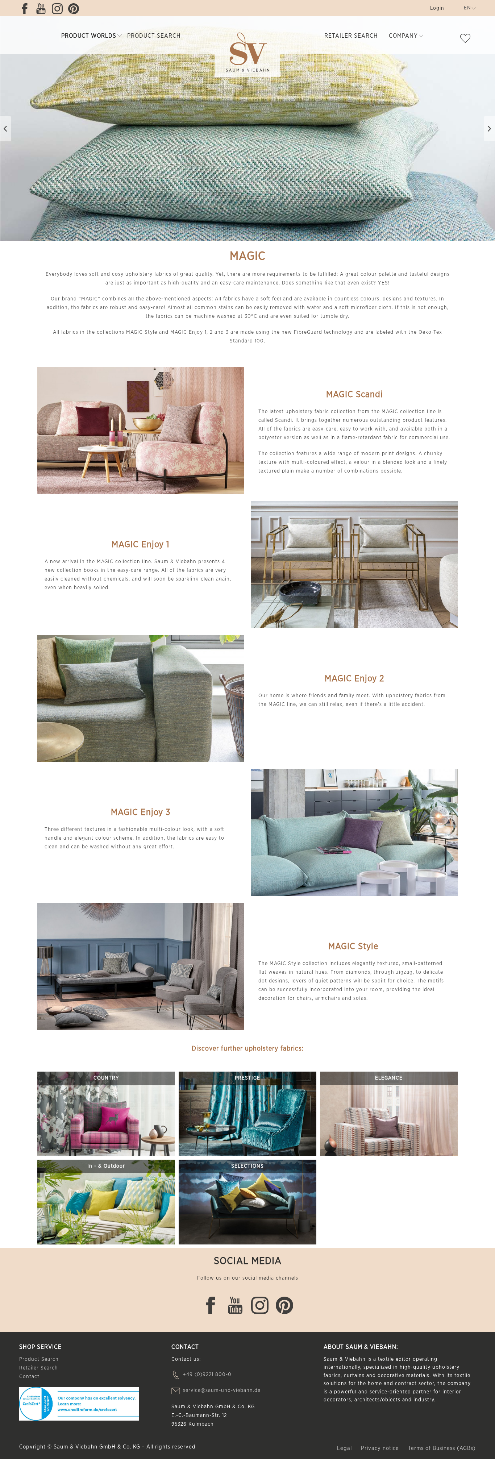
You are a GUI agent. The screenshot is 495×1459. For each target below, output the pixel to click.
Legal (345, 1448)
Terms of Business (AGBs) (442, 1448)
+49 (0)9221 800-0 (207, 1374)
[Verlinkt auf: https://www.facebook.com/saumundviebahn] (26, 8)
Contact (29, 1376)
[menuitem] (436, 9)
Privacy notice (381, 1448)
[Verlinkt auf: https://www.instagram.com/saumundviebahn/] (59, 8)
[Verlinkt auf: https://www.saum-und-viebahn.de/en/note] (467, 40)
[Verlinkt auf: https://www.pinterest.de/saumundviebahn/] (75, 8)
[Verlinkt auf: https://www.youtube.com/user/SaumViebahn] (43, 8)
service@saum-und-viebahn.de (222, 1390)
